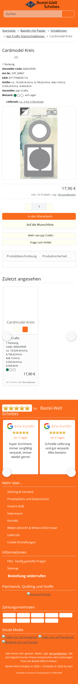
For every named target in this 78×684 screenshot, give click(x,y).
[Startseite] (7, 23)
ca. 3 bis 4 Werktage (31, 101)
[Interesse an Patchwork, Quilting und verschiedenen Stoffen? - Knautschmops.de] (39, 594)
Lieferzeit (13, 535)
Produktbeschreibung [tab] (22, 256)
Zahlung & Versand (20, 492)
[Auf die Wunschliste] (16, 329)
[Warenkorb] (53, 23)
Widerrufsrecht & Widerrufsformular (32, 528)
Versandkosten (67, 194)
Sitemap (13, 568)
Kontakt (12, 521)
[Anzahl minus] (28, 206)
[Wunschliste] (37, 23)
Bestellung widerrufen (27, 575)
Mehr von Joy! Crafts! (40, 235)
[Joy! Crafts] (67, 64)
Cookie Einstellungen (21, 542)
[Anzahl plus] (49, 206)
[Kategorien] (68, 23)
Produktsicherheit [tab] (54, 256)
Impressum (15, 513)
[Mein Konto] (21, 23)
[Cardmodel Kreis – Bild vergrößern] (39, 143)
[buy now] (25, 329)
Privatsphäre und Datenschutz (28, 499)
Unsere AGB (15, 506)
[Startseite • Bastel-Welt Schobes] (42, 4)
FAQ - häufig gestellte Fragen (26, 561)
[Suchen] (68, 13)
